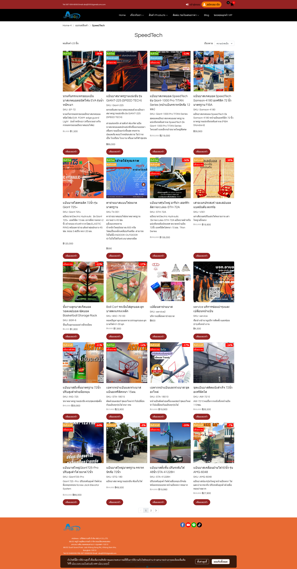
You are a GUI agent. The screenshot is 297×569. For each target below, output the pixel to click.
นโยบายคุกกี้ (103, 563)
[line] (193, 524)
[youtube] (188, 524)
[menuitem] (156, 510)
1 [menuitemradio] (145, 510)
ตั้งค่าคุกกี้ (202, 561)
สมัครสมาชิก (213, 4)
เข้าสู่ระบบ (195, 4)
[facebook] (182, 524)
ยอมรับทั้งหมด (221, 561)
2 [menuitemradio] (151, 510)
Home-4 (67, 25)
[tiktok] (199, 524)
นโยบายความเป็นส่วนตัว (82, 563)
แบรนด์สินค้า (81, 25)
